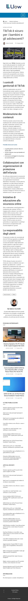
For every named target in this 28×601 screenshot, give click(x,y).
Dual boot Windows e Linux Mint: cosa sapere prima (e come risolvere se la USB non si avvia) (13, 533)
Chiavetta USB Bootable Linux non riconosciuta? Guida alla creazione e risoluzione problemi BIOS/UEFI (12, 458)
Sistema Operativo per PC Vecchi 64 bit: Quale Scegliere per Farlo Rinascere (13, 567)
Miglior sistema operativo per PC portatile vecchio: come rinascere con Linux (13, 562)
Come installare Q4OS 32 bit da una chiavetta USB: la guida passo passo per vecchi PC (14, 369)
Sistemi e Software (7, 27)
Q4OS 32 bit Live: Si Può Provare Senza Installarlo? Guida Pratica (14, 395)
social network (7, 294)
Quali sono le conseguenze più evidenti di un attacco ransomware (13, 419)
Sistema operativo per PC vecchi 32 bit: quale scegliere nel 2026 (14, 345)
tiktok (14, 294)
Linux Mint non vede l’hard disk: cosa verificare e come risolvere (12, 429)
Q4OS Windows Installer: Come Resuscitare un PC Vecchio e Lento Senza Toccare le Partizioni (14, 527)
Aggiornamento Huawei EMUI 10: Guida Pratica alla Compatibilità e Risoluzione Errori (13, 545)
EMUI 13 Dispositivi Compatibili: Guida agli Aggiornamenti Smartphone (13, 551)
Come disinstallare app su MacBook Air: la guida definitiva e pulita (13, 451)
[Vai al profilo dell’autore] (14, 302)
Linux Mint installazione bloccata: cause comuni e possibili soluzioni (13, 539)
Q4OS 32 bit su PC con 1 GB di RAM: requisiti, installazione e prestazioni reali (13, 446)
